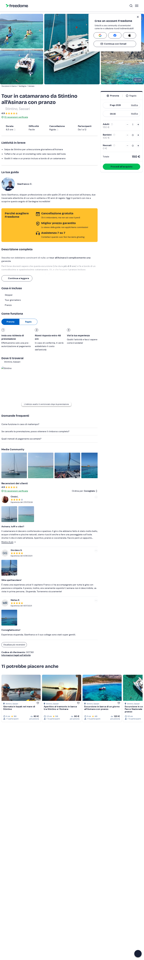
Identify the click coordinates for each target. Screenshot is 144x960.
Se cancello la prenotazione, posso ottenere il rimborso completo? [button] (35, 431)
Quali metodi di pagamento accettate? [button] (21, 438)
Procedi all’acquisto (121, 166)
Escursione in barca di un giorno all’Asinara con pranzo (102, 708)
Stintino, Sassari (17, 109)
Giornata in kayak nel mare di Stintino (19, 708)
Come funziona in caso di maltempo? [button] (20, 424)
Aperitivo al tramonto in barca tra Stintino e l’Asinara (60, 708)
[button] (138, 953)
